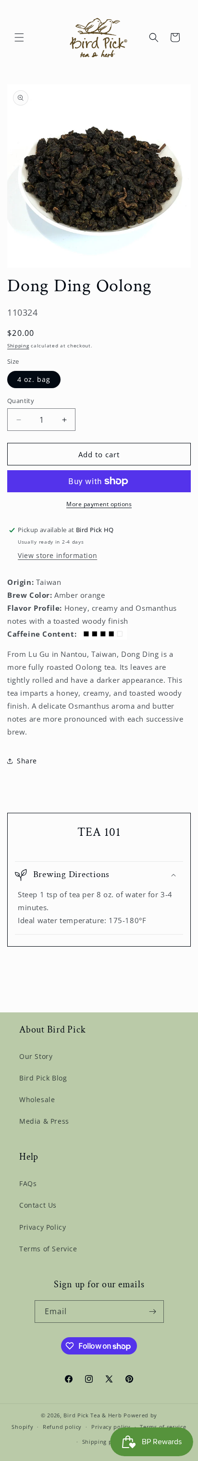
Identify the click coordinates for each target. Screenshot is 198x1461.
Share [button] (27, 760)
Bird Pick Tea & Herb (92, 1415)
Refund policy (62, 1426)
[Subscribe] (152, 1311)
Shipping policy (104, 1441)
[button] (19, 37)
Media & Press (44, 1121)
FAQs (28, 1183)
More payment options (99, 504)
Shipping (18, 345)
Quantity (20, 400)
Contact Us (38, 1205)
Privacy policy (111, 1426)
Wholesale (37, 1099)
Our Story (35, 1056)
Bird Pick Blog (43, 1077)
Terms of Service (48, 1248)
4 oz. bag (33, 379)
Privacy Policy (42, 1227)
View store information (57, 555)
